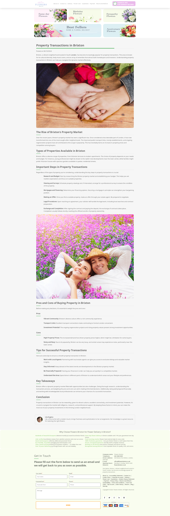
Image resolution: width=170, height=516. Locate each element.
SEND (68, 505)
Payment (92, 3)
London (73, 55)
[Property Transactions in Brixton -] (40, 4)
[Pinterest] (124, 497)
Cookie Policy (106, 477)
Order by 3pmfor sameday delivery (125, 3)
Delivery (70, 3)
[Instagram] (114, 497)
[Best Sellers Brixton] (67, 30)
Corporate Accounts (117, 477)
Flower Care (77, 3)
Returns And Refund (102, 3)
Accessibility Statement (116, 475)
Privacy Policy (114, 481)
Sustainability (106, 482)
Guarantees (85, 3)
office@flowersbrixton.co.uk (122, 461)
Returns (127, 484)
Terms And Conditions (118, 482)
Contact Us (63, 3)
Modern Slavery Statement (126, 479)
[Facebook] (104, 497)
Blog (132, 484)
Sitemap (105, 486)
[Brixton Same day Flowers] (50, 15)
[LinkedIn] (119, 497)
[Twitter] (109, 497)
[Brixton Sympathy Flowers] (119, 15)
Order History (119, 484)
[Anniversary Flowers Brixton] (119, 30)
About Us (56, 3)
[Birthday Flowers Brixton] (85, 15)
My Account (110, 484)
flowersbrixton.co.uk (120, 465)
